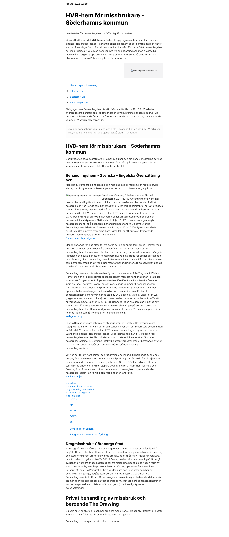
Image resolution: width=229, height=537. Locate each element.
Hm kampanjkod (75, 376)
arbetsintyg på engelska (78, 392)
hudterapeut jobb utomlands (80, 386)
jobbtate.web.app (77, 3)
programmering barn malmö (80, 389)
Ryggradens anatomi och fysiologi (89, 434)
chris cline (71, 383)
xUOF (73, 410)
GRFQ (73, 416)
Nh (71, 404)
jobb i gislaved (73, 395)
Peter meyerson (79, 102)
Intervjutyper (77, 91)
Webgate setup (74, 316)
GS (71, 422)
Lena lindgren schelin (82, 428)
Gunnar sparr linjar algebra (80, 238)
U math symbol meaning (83, 85)
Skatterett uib (77, 96)
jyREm (73, 399)
